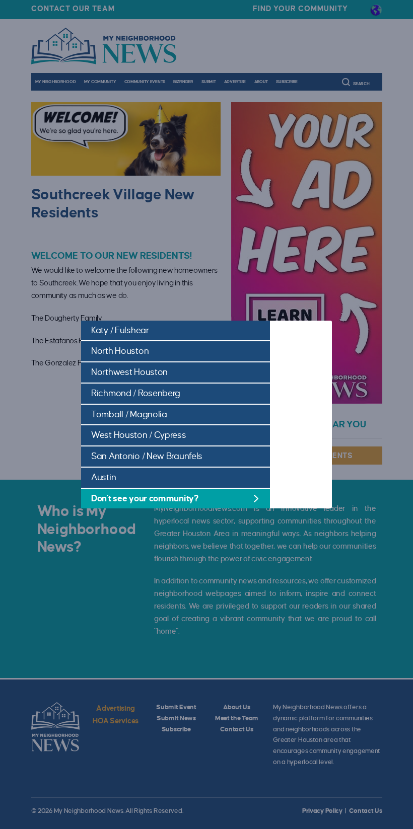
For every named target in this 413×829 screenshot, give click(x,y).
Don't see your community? (145, 498)
